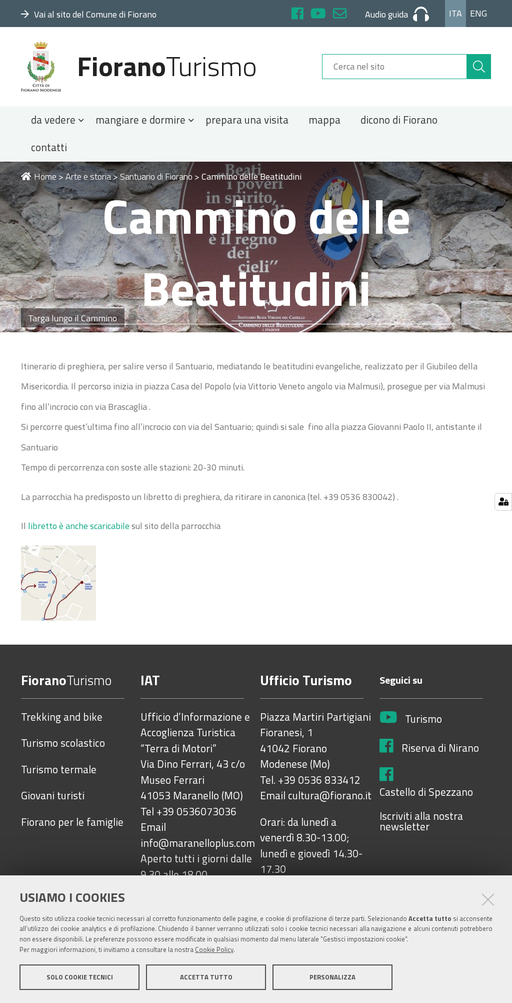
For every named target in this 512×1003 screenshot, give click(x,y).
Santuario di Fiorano (156, 176)
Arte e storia (88, 176)
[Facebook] (298, 15)
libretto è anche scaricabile (79, 526)
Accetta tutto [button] (206, 977)
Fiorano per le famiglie (72, 822)
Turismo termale (58, 769)
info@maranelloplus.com (197, 843)
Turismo (423, 719)
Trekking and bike (61, 717)
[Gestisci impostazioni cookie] (503, 502)
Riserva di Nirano (440, 748)
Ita (455, 13)
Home (45, 176)
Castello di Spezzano (426, 792)
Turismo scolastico (63, 743)
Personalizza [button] (333, 977)
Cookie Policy (214, 949)
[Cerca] (479, 66)
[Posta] (339, 15)
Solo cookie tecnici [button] (79, 977)
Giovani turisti (52, 795)
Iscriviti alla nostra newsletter (421, 821)
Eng (478, 13)
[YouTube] (318, 15)
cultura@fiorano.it (330, 795)
